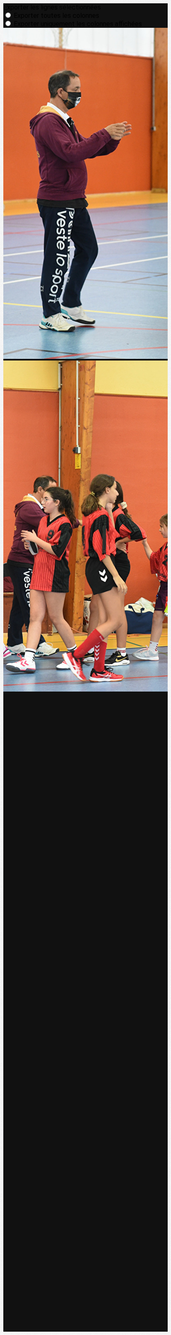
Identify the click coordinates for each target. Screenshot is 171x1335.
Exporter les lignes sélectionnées (52, 7)
